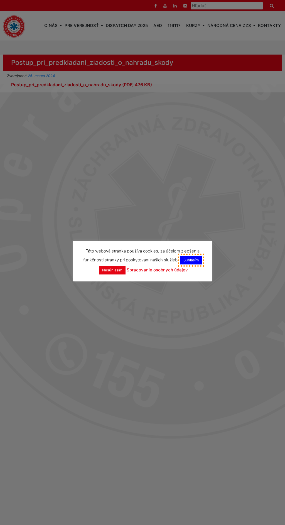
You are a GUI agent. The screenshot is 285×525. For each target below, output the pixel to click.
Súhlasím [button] (191, 260)
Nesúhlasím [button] (112, 270)
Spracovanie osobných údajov (157, 270)
